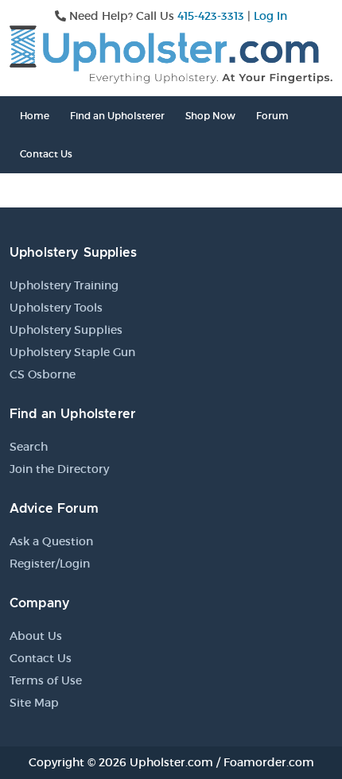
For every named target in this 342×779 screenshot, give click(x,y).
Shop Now (210, 116)
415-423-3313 (210, 16)
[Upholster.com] (171, 53)
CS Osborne (43, 374)
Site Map (34, 703)
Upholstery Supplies (66, 330)
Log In (270, 16)
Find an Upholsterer (117, 116)
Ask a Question (51, 541)
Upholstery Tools (56, 307)
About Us (36, 636)
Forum (272, 116)
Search (29, 447)
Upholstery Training (64, 285)
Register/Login (50, 563)
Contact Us (46, 154)
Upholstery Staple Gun (72, 352)
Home (34, 116)
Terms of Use (46, 680)
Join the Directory (59, 469)
